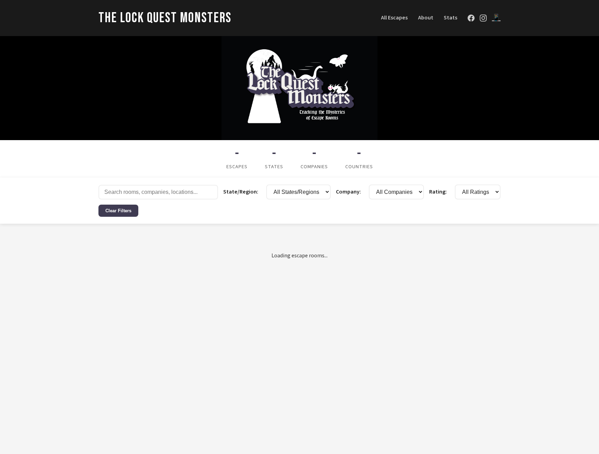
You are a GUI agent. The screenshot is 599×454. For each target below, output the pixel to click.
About (425, 18)
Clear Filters (169, 212)
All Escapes (394, 18)
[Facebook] (471, 18)
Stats (450, 18)
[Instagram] (483, 18)
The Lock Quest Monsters (165, 18)
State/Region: (224, 192)
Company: (336, 192)
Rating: (489, 192)
